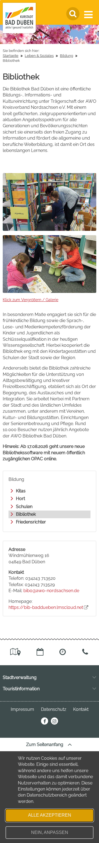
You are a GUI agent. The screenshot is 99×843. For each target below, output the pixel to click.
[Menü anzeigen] (89, 15)
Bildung (66, 56)
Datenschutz (53, 709)
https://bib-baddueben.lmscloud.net (46, 607)
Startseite (10, 56)
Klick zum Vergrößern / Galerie (30, 300)
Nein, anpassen (49, 832)
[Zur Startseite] (19, 18)
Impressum (22, 709)
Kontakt (81, 709)
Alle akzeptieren (49, 815)
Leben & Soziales (39, 56)
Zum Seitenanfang (45, 744)
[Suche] (72, 13)
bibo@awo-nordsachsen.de (51, 590)
